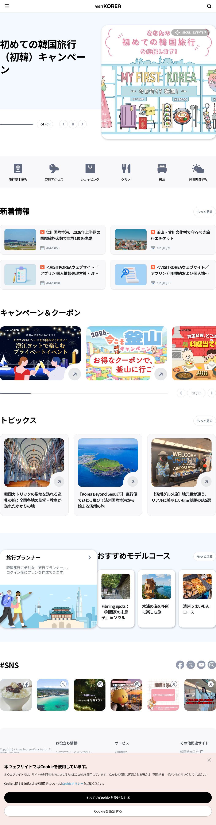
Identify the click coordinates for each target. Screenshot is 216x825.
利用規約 (121, 752)
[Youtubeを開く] (201, 665)
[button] (181, 393)
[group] (43, 83)
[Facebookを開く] (180, 665)
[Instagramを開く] (212, 665)
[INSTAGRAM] (89, 695)
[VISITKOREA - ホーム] (108, 6)
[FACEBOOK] (16, 695)
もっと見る (205, 211)
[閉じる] (209, 759)
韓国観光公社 (189, 752)
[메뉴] (6, 6)
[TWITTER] (53, 695)
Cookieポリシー (72, 784)
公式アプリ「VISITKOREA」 (74, 752)
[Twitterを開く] (190, 665)
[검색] (209, 6)
